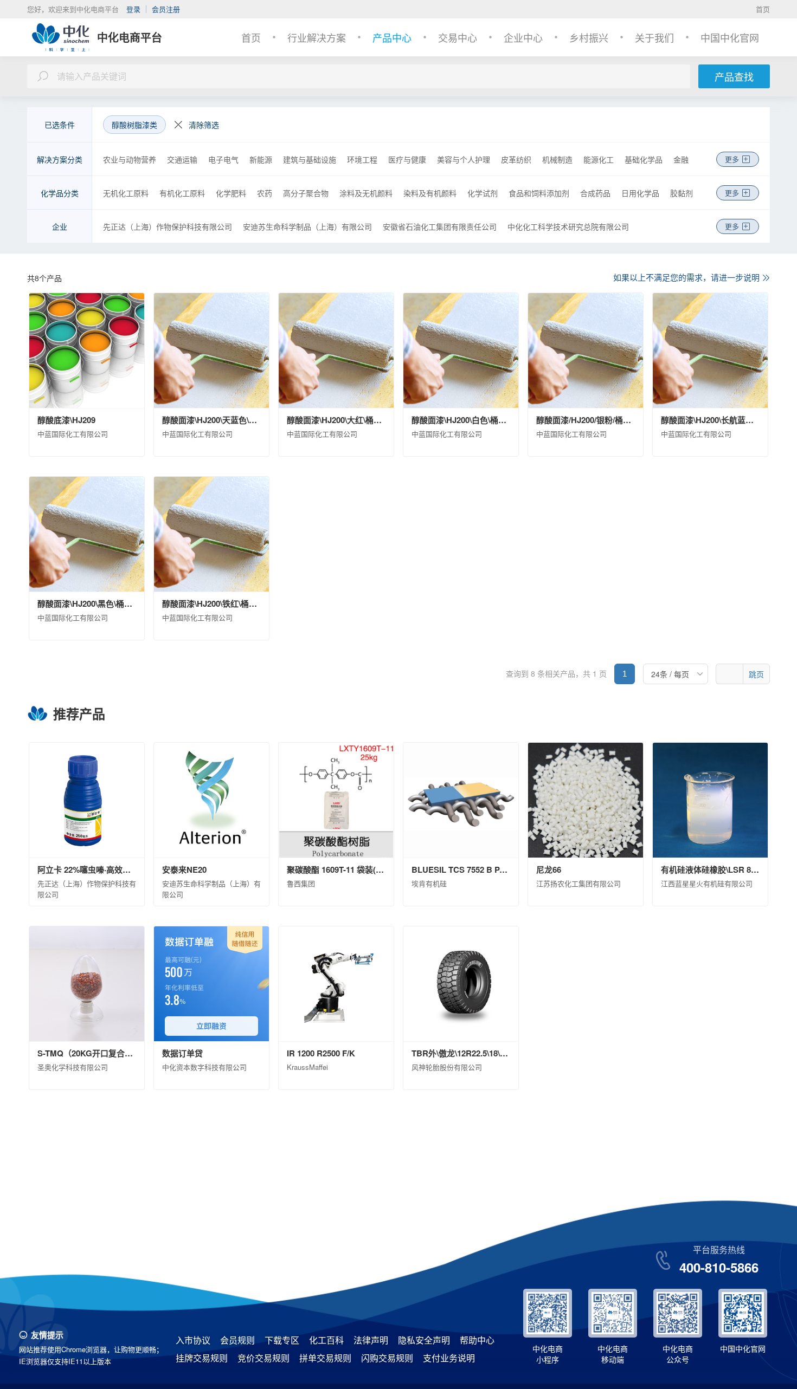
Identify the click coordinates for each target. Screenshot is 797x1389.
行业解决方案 (316, 37)
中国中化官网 (729, 37)
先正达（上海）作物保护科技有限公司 (167, 226)
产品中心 (392, 37)
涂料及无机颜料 (366, 192)
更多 (732, 159)
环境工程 (362, 159)
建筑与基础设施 (309, 159)
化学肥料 (231, 192)
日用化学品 (640, 192)
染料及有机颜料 (430, 192)
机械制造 (557, 159)
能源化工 (598, 159)
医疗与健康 (407, 159)
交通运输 (182, 159)
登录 (133, 9)
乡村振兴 (588, 37)
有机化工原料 (182, 192)
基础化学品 (644, 159)
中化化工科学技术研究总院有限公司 (568, 226)
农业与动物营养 (129, 159)
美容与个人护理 (463, 159)
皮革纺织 (516, 159)
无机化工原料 (126, 192)
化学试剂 (482, 192)
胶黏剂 (681, 192)
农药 (264, 192)
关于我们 (654, 37)
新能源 (260, 159)
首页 (763, 9)
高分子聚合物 (306, 192)
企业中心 (523, 37)
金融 (681, 159)
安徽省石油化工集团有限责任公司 (440, 226)
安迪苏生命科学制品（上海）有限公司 (307, 226)
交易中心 (457, 37)
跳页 (756, 673)
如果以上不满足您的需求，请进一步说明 (686, 277)
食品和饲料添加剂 (539, 192)
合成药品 (595, 192)
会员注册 (166, 9)
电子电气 (223, 159)
